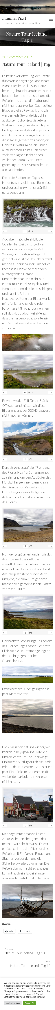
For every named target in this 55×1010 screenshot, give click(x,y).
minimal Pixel (14, 18)
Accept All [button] (29, 1003)
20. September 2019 (17, 57)
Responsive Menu (51, 21)
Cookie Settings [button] (13, 1003)
